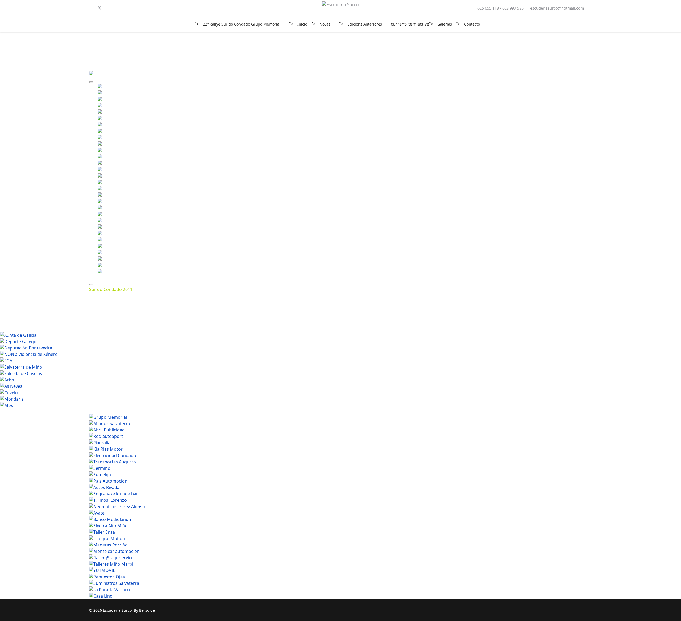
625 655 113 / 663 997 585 (500, 8)
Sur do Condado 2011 (110, 289)
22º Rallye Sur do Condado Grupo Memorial (241, 24)
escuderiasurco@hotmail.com (557, 8)
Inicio (302, 24)
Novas (324, 24)
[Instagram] (116, 8)
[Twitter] (99, 8)
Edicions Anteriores (364, 24)
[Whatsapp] (125, 8)
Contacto (472, 24)
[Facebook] (90, 8)
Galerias (444, 24)
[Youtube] (108, 8)
